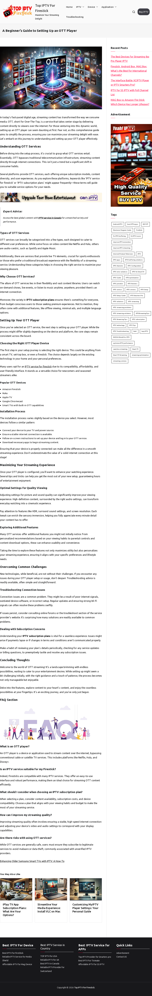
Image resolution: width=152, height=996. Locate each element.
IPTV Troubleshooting (121, 331)
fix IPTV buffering (119, 236)
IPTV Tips (132, 325)
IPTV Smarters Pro (136, 295)
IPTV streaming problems (122, 307)
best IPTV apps (132, 224)
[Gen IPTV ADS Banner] (51, 197)
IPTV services (131, 289)
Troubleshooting (74, 17)
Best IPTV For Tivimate (89, 960)
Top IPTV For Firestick (84, 987)
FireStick (139, 230)
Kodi (135, 331)
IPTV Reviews (132, 283)
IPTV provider (118, 283)
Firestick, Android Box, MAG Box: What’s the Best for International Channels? (129, 70)
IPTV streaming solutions (122, 313)
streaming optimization (140, 355)
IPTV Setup (144, 289)
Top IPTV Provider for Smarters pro (94, 957)
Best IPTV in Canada (49, 963)
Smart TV (135, 349)
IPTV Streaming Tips (120, 319)
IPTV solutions (118, 301)
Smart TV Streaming (120, 355)
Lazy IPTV (144, 331)
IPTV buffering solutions (134, 260)
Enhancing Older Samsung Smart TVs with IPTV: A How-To (32, 861)
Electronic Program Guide (122, 230)
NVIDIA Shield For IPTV (121, 337)
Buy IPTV (143, 12)
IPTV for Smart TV (138, 272)
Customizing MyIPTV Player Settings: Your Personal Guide (85, 908)
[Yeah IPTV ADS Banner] (131, 165)
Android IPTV (117, 224)
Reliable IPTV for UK (49, 960)
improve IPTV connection (122, 242)
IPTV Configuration (134, 266)
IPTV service (117, 289)
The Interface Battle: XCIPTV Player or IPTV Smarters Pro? (130, 82)
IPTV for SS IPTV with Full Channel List (129, 92)
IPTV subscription (138, 319)
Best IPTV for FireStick (12, 953)
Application (108, 7)
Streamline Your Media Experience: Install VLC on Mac (49, 908)
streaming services (120, 361)
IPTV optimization (132, 278)
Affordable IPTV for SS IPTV (91, 964)
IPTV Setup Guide (119, 295)
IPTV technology (119, 325)
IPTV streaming (133, 301)
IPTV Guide (117, 278)
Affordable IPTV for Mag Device (17, 964)
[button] (82, 7)
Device (91, 7)
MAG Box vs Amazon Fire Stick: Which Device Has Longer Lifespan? (130, 102)
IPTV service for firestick (38, 366)
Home (69, 7)
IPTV (78, 7)
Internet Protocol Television (123, 254)
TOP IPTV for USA (48, 956)
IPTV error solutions (120, 272)
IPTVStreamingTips (142, 313)
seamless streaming (120, 349)
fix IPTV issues (136, 236)
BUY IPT (145, 224)
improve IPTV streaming (121, 248)
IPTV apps (116, 260)
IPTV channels (118, 266)
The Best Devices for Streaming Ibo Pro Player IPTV (130, 58)
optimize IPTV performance (123, 343)
